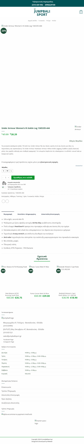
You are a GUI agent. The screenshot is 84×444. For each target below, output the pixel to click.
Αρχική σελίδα (32, 21)
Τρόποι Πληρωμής (9, 391)
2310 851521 (8, 332)
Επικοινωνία (6, 387)
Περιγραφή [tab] (8, 214)
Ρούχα (48, 21)
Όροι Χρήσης (7, 399)
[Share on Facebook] (3, 201)
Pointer (49, 441)
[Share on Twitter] (7, 201)
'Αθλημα (12, 196)
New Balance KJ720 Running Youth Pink (12, 294)
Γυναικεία (42, 21)
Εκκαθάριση (79, 165)
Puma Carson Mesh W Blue (39, 293)
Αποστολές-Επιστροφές (11, 395)
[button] (3, 12)
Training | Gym (21, 196)
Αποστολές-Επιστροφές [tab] (50, 214)
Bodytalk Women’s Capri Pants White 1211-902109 (67, 294)
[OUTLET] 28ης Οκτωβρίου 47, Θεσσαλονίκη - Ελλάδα (23, 329)
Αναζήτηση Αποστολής (10, 403)
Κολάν (54, 21)
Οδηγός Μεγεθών (75, 141)
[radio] (3, 170)
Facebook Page (8, 340)
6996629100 (50, 5)
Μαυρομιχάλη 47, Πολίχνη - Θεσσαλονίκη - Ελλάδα (23, 323)
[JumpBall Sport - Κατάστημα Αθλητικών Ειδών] (42, 12)
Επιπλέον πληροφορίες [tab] (27, 214)
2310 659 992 (38, 5)
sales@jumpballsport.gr (12, 336)
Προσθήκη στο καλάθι (23, 177)
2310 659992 (8, 326)
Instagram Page (8, 342)
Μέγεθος (4, 167)
